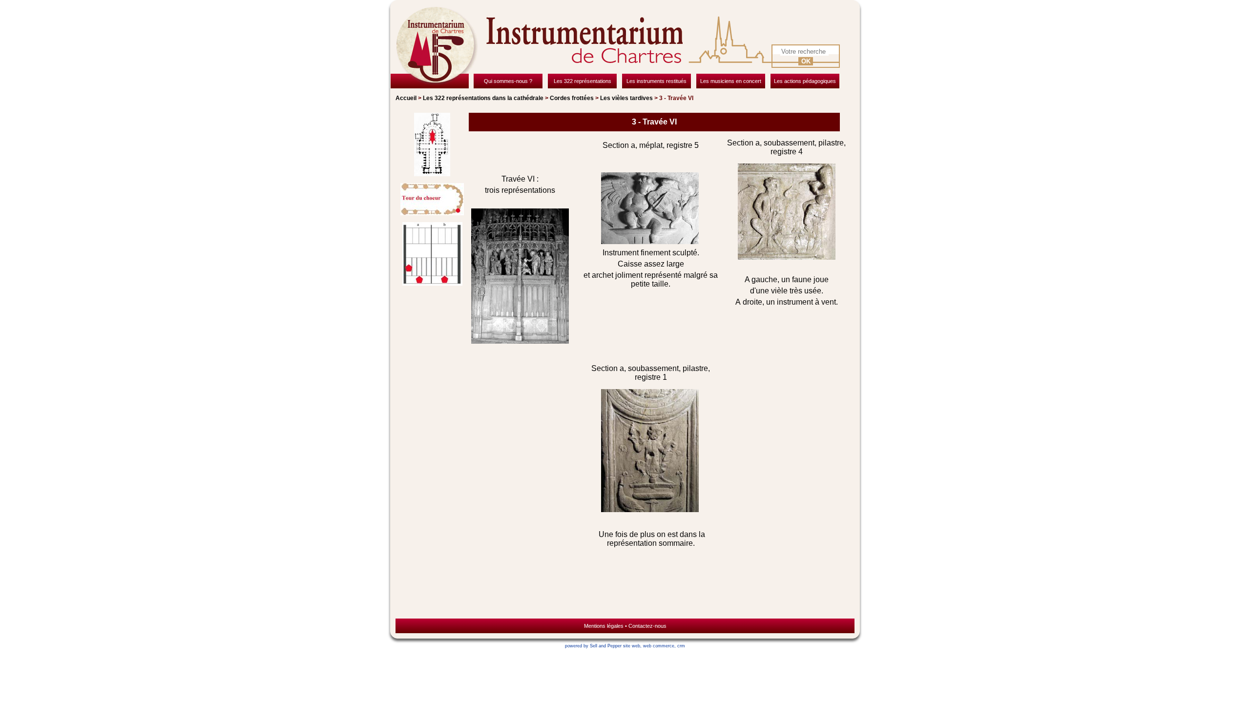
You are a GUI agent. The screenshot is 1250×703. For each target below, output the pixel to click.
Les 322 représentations (483, 98)
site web (631, 645)
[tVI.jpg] (432, 200)
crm (681, 645)
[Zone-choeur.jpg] (432, 145)
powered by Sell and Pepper (593, 645)
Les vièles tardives (626, 98)
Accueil (406, 98)
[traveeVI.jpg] (432, 255)
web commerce (658, 645)
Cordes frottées (572, 98)
